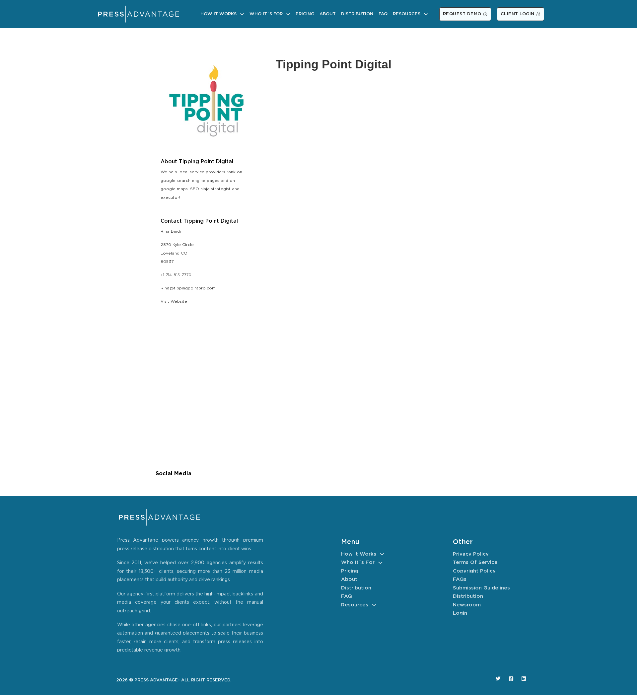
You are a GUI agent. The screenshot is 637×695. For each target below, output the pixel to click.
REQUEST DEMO (462, 14)
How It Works (218, 14)
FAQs (459, 579)
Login (460, 613)
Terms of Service (475, 562)
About (327, 14)
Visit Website (174, 301)
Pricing (305, 14)
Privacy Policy (471, 554)
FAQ (383, 14)
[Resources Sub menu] (426, 14)
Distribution (357, 14)
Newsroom (467, 605)
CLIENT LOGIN (517, 14)
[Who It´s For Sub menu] (288, 14)
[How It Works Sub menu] (242, 14)
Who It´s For (266, 14)
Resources (406, 14)
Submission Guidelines (481, 588)
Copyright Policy (474, 571)
